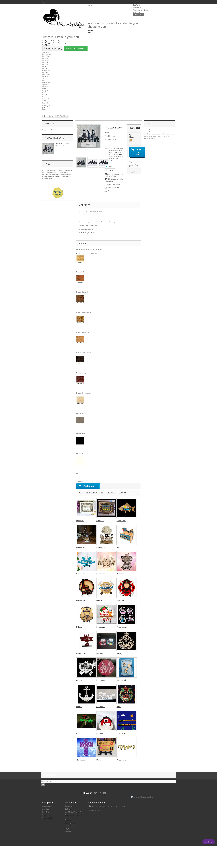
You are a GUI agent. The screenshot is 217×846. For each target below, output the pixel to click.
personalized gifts (62, 170)
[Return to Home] (45, 116)
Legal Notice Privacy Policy (74, 812)
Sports (44, 85)
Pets (43, 80)
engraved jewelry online (56, 174)
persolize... (80, 680)
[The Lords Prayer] (86, 747)
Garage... (99, 600)
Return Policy (69, 826)
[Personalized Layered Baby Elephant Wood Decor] (127, 561)
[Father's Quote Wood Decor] (106, 508)
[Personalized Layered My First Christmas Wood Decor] (106, 614)
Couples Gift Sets (48, 99)
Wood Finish (131, 136)
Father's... (100, 521)
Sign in (44, 3)
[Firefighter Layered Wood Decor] (127, 588)
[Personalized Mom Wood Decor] (106, 561)
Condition (108, 136)
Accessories (46, 105)
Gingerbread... (122, 680)
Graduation (46, 70)
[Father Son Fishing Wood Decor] (127, 508)
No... (78, 733)
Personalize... (81, 547)
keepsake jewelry (55, 176)
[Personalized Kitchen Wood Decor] (86, 561)
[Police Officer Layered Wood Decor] (86, 614)
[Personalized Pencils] (127, 721)
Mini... (119, 707)
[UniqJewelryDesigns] (63, 18)
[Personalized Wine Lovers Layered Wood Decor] (86, 588)
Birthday (45, 58)
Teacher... (120, 547)
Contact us (46, 1)
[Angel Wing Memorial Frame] (106, 535)
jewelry (70, 170)
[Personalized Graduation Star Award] (86, 535)
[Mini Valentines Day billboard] (106, 747)
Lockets (45, 95)
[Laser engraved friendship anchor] (86, 694)
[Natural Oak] (131, 140)
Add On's (45, 107)
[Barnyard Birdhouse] (106, 721)
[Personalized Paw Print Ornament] (127, 614)
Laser (44, 109)
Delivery (68, 809)
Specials (49, 123)
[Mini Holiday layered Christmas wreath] (127, 694)
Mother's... (80, 521)
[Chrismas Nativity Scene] (106, 694)
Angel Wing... (101, 547)
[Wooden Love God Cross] (86, 641)
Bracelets (45, 103)
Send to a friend (113, 188)
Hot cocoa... (100, 654)
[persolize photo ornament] (86, 667)
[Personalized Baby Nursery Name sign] (127, 747)
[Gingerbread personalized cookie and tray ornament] (127, 667)
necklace (45, 174)
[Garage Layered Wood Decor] (106, 588)
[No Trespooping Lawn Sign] (86, 721)
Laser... (79, 707)
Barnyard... (100, 733)
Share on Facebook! (114, 184)
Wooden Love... (82, 654)
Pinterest (110, 170)
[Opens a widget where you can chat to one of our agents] (208, 842)
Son (43, 93)
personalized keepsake (50, 172)
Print (109, 191)
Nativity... (120, 654)
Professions (46, 82)
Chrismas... (100, 707)
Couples (45, 62)
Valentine (45, 87)
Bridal (44, 89)
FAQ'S (67, 829)
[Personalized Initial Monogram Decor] (106, 667)
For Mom (45, 66)
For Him (45, 72)
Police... (79, 627)
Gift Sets (45, 101)
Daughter (45, 91)
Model (107, 133)
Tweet (109, 166)
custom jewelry (63, 172)
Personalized (46, 54)
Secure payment (70, 823)
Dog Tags (45, 97)
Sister (44, 78)
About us (68, 820)
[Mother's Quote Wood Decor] (86, 508)
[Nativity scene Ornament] (127, 641)
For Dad (45, 64)
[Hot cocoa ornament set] (106, 641)
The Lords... (80, 760)
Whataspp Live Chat (146, 797)
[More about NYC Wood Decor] (48, 149)
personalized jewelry (49, 170)
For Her (44, 68)
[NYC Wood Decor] (81, 162)
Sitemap (68, 832)
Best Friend (46, 56)
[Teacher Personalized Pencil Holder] (127, 535)
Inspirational (46, 74)
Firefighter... (121, 600)
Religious (45, 76)
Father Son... (121, 521)
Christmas (45, 60)
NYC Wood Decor (62, 144)
